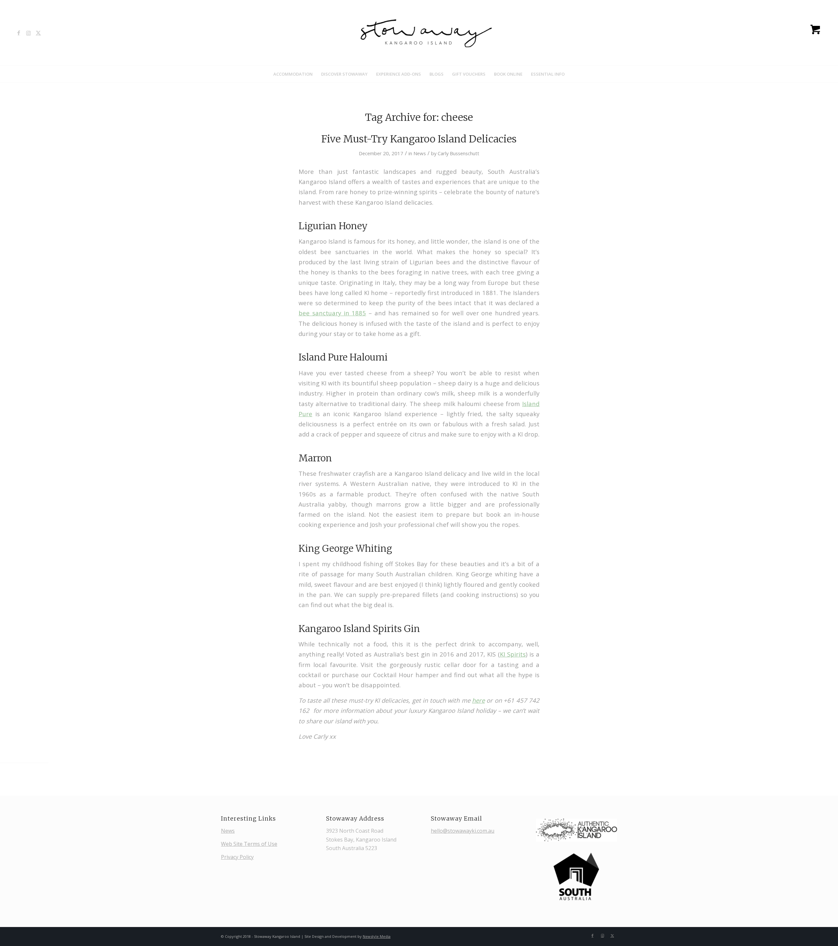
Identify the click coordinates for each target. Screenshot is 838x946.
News (419, 153)
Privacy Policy (237, 857)
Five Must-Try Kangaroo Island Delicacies (419, 139)
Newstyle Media (377, 936)
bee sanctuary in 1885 (332, 313)
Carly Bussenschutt (458, 153)
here (478, 700)
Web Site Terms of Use (249, 843)
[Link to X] (38, 33)
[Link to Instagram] (28, 33)
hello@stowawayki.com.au (462, 830)
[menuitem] (293, 74)
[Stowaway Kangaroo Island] (419, 32)
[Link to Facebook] (19, 33)
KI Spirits (513, 654)
